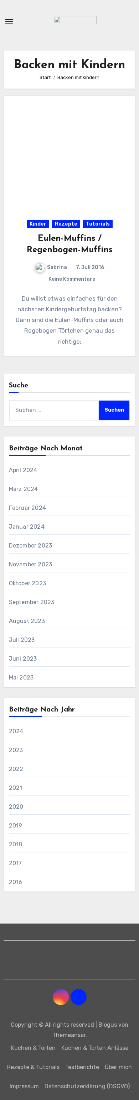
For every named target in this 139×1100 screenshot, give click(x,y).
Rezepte (66, 224)
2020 (16, 806)
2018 (15, 844)
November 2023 (30, 564)
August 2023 (27, 621)
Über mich (118, 1067)
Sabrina (57, 267)
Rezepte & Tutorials (33, 1067)
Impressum (24, 1086)
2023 (16, 750)
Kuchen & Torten (33, 1048)
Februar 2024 (27, 507)
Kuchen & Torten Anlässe (94, 1048)
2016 (15, 882)
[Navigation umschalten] (9, 21)
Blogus (107, 1024)
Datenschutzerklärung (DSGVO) (87, 1086)
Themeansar (69, 1035)
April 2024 (23, 470)
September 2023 (32, 602)
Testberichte (82, 1067)
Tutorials (98, 224)
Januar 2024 (27, 526)
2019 (15, 825)
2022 (16, 769)
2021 (15, 787)
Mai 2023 (21, 677)
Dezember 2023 (30, 545)
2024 (16, 731)
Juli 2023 (22, 639)
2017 (15, 863)
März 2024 (23, 489)
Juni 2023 (23, 658)
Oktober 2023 (27, 583)
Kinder (38, 224)
